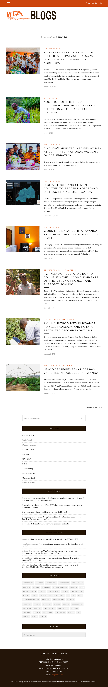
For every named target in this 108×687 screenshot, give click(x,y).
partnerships (58, 600)
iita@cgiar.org (57, 675)
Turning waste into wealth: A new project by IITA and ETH (54, 539)
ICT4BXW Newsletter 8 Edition (52, 595)
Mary (24, 565)
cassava (73, 587)
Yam (78, 612)
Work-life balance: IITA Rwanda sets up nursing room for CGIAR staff (71, 234)
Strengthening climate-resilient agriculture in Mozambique (46, 512)
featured (67, 366)
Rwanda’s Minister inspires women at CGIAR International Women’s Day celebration (73, 152)
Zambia (43, 616)
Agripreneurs (77, 583)
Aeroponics (28, 583)
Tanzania (74, 608)
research (27, 604)
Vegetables (60, 612)
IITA (68, 595)
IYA (73, 595)
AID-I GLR (26, 587)
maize (80, 595)
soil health (63, 608)
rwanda (37, 604)
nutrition (46, 600)
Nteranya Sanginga (31, 600)
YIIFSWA (26, 616)
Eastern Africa (52, 145)
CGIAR (82, 587)
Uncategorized (28, 478)
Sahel (24, 464)
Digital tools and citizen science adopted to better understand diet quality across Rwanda (72, 188)
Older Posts (93, 408)
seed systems (77, 604)
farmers (65, 591)
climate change (29, 591)
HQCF (35, 595)
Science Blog (51, 98)
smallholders (49, 608)
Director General (29, 445)
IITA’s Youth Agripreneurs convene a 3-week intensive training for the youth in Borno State (50, 552)
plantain (70, 600)
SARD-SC (57, 604)
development (53, 591)
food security (77, 591)
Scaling (66, 604)
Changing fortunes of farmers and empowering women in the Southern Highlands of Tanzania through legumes (50, 566)
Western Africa (28, 483)
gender (26, 595)
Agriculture (64, 583)
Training (27, 612)
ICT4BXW (26, 459)
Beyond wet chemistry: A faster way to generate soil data (45, 524)
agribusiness (51, 583)
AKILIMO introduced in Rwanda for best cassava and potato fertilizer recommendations (70, 327)
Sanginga (47, 604)
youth (34, 616)
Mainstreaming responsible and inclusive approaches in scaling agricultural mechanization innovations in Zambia (53, 499)
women (71, 612)
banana (36, 587)
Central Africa (52, 49)
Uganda (37, 612)
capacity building (60, 587)
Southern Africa (28, 473)
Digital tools (69, 270)
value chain (48, 612)
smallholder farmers (32, 608)
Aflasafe (39, 583)
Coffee (42, 591)
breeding (46, 587)
